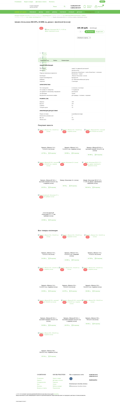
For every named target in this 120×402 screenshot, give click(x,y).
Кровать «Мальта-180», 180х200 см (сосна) (92, 318)
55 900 (67, 153)
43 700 (43, 153)
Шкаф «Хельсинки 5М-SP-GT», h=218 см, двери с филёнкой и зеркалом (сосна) (92, 181)
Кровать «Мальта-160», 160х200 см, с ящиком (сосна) (92, 286)
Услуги (54, 384)
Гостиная (63, 12)
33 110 (65, 186)
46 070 (64, 291)
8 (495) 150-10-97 (93, 374)
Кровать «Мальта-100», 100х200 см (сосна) (48, 253)
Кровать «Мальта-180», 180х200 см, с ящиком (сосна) (48, 351)
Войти (102, 1)
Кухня (47, 12)
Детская (79, 12)
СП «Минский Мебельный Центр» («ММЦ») (74, 15)
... (98, 12)
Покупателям (56, 388)
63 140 (44, 356)
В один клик (99, 31)
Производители (90, 12)
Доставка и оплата (41, 1)
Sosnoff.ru (56, 394)
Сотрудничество (41, 382)
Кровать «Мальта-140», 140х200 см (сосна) (48, 148)
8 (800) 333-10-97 (93, 376)
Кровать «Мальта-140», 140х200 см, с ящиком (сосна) (71, 148)
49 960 (44, 220)
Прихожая (33, 12)
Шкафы (41, 12)
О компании (18, 1)
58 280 (88, 291)
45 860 (67, 260)
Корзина (100, 6)
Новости (39, 380)
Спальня (71, 12)
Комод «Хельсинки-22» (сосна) (69, 180)
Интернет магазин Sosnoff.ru (23, 15)
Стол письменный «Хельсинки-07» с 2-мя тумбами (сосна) (48, 214)
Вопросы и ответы (42, 388)
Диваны (54, 12)
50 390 (90, 154)
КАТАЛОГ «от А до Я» (21, 12)
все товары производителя (33, 17)
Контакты (52, 1)
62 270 (43, 187)
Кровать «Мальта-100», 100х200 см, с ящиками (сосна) (71, 254)
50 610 (88, 323)
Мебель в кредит (57, 386)
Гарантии (55, 382)
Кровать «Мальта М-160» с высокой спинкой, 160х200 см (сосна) (95, 149)
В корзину (91, 31)
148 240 (88, 187)
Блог (38, 384)
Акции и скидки (28, 1)
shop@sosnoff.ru (93, 380)
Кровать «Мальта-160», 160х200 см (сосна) (69, 286)
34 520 (43, 258)
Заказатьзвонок (89, 6)
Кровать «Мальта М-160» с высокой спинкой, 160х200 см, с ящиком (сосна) (48, 181)
